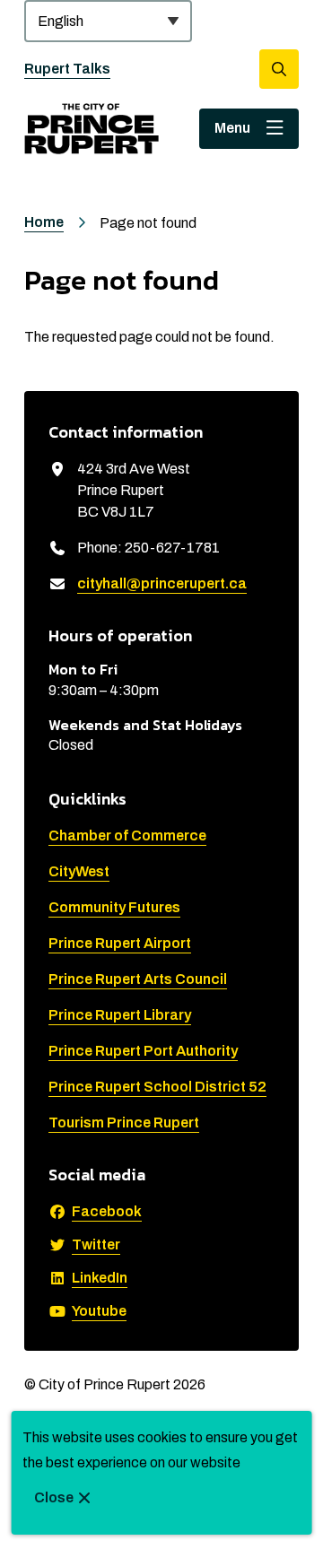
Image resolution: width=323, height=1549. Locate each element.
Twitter (96, 1244)
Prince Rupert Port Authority (143, 1050)
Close (54, 1497)
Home (44, 222)
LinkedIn (99, 1277)
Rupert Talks (67, 68)
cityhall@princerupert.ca (162, 583)
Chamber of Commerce (127, 835)
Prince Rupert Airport (119, 943)
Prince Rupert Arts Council (137, 979)
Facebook (107, 1211)
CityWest (78, 871)
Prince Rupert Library (119, 1015)
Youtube (99, 1310)
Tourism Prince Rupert (123, 1122)
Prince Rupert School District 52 (157, 1086)
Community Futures (114, 907)
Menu (232, 127)
